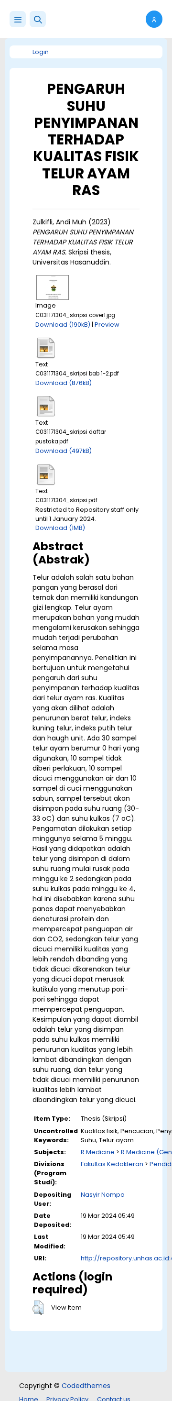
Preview (107, 324)
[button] (38, 19)
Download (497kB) (63, 451)
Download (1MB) (60, 528)
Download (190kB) (62, 324)
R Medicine (98, 1152)
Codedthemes (86, 1385)
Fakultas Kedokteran (112, 1164)
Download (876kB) (63, 383)
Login (40, 52)
